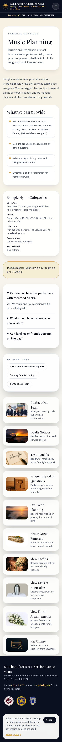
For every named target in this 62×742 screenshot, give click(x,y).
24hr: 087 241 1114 (46, 15)
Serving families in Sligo (23, 375)
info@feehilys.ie (42, 685)
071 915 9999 (17, 685)
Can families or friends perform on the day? (29, 336)
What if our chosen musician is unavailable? (28, 320)
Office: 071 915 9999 (30, 15)
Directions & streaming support (27, 366)
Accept (50, 720)
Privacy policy (13, 734)
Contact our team (19, 384)
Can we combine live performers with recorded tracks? (30, 295)
